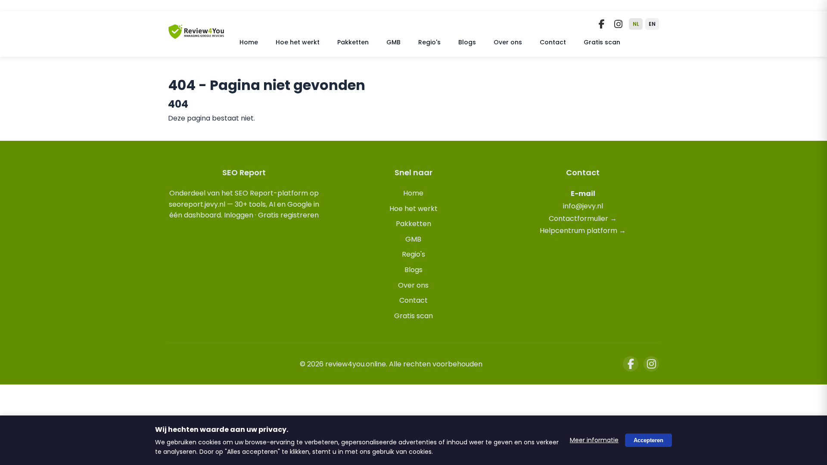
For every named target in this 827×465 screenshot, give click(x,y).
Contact (553, 42)
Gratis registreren (288, 215)
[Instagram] (618, 24)
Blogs (467, 42)
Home (248, 42)
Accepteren (648, 440)
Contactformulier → (583, 218)
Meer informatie (594, 440)
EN (652, 24)
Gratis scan (602, 42)
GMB (393, 42)
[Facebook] (601, 24)
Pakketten (353, 42)
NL (636, 24)
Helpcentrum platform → (583, 231)
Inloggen (238, 215)
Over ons (508, 42)
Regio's (429, 42)
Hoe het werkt (298, 42)
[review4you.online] (196, 35)
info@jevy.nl (583, 206)
